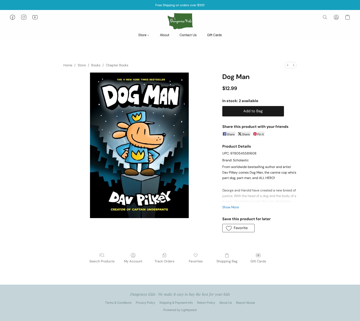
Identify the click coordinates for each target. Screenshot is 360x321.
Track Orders (164, 261)
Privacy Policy (145, 302)
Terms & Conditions (118, 302)
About (164, 35)
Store (142, 35)
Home (67, 65)
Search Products (102, 261)
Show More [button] (230, 207)
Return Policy (206, 302)
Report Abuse (245, 302)
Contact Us (188, 35)
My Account (133, 261)
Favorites (196, 261)
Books (95, 65)
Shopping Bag (227, 261)
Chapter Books (117, 65)
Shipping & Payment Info (176, 302)
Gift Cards (214, 35)
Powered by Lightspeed (180, 310)
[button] (179, 21)
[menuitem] (288, 65)
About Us (225, 302)
